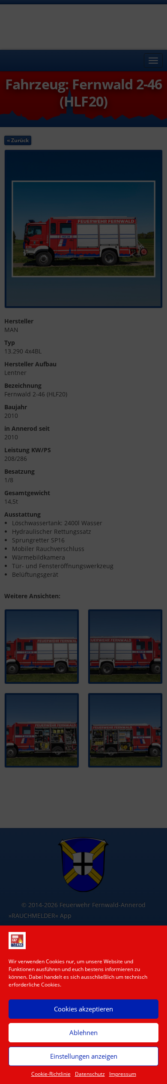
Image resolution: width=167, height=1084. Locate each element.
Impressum (122, 1074)
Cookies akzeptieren (83, 1009)
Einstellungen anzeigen (83, 1056)
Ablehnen (83, 1032)
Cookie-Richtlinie (51, 1074)
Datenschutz (90, 1074)
